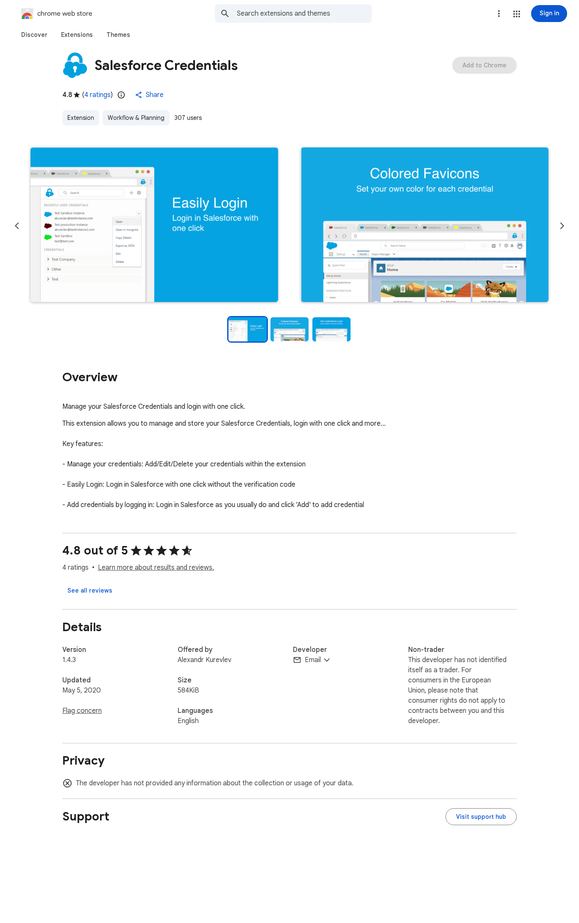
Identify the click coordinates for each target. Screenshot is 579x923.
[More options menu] (498, 13)
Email (313, 660)
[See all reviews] (89, 590)
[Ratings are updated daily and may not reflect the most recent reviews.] (121, 94)
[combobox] (304, 13)
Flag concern (82, 711)
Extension (80, 118)
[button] (516, 14)
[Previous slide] (16, 225)
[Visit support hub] (481, 817)
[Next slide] (562, 225)
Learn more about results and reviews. (156, 567)
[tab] (34, 34)
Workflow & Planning (136, 118)
